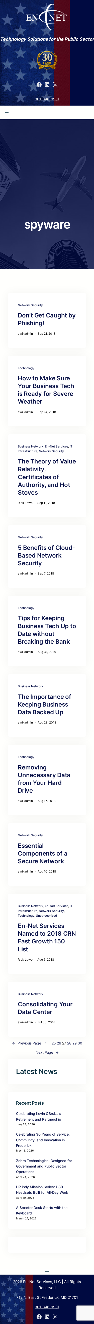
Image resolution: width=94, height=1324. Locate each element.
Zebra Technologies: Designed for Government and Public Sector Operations (44, 1166)
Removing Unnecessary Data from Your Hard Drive (44, 779)
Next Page (47, 1052)
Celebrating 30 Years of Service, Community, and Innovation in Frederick (43, 1140)
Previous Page (26, 1043)
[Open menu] (7, 113)
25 (54, 1043)
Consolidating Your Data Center (45, 1008)
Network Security (30, 305)
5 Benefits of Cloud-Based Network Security (46, 555)
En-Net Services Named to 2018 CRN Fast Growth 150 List (47, 937)
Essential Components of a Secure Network (42, 853)
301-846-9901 (47, 99)
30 (80, 1043)
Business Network (30, 446)
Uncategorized (46, 915)
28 (69, 1043)
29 (74, 1043)
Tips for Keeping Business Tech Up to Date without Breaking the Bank (47, 629)
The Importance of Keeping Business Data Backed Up (44, 704)
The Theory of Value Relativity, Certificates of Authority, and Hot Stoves (47, 477)
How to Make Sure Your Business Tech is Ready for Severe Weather (46, 390)
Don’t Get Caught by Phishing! (46, 319)
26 (59, 1043)
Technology (26, 368)
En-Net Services (56, 446)
